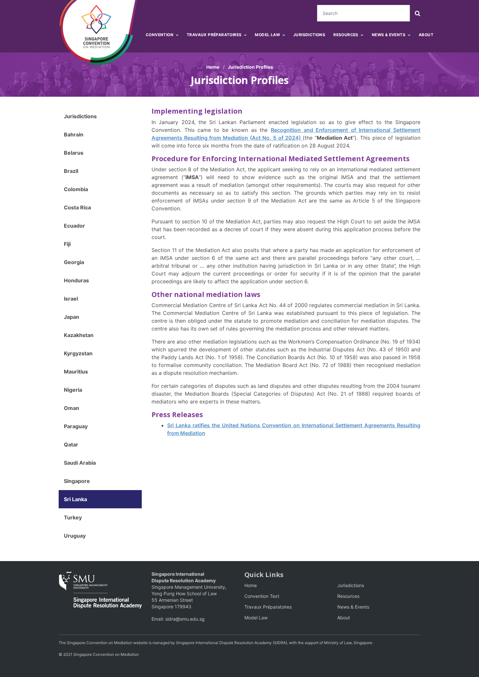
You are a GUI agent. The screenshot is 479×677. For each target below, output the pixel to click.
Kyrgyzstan (78, 353)
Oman (71, 408)
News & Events (353, 607)
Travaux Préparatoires (268, 607)
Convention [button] (159, 34)
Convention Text (261, 596)
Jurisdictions (309, 34)
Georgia (74, 262)
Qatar (71, 444)
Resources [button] (345, 34)
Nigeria (73, 390)
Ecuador (74, 225)
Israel (71, 298)
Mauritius (76, 371)
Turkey (73, 517)
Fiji (67, 244)
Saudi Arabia (80, 462)
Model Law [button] (267, 34)
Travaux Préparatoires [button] (214, 34)
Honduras (76, 280)
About (426, 34)
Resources (348, 596)
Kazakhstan (79, 335)
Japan (71, 317)
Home (212, 67)
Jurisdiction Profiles (250, 67)
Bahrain (73, 134)
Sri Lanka (75, 499)
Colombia (76, 189)
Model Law (256, 617)
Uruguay (75, 535)
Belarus (73, 152)
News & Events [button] (388, 34)
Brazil (71, 171)
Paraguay (76, 426)
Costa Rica (77, 207)
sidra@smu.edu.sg (185, 619)
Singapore (77, 481)
